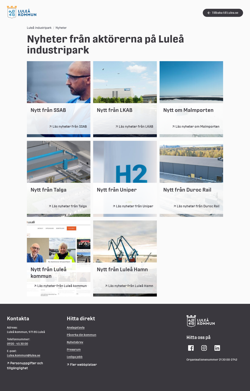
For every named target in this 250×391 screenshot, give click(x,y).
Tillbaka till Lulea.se (225, 12)
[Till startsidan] (21, 17)
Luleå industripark (39, 27)
